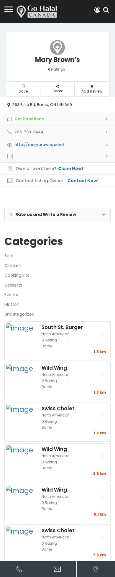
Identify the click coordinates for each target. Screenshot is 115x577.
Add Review (91, 91)
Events (11, 295)
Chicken (12, 265)
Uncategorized (19, 314)
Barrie (47, 346)
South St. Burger (62, 327)
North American (56, 333)
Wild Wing (54, 367)
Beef (9, 256)
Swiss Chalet (58, 408)
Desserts (13, 285)
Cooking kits (16, 275)
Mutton (11, 304)
